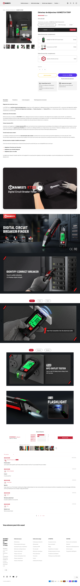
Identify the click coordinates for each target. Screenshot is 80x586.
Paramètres (14, 99)
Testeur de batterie (18, 558)
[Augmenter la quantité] (45, 69)
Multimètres (16, 541)
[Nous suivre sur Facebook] (4, 577)
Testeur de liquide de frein (20, 555)
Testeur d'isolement (18, 560)
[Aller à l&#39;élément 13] (33, 47)
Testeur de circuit (18, 553)
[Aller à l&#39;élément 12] (28, 47)
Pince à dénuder (36, 553)
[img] (7, 457)
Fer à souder (35, 548)
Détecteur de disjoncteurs (20, 548)
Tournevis (35, 555)
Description (5, 99)
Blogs (49, 546)
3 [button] (40, 515)
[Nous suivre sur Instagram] (7, 577)
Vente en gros (69, 548)
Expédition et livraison (53, 548)
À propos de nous (52, 541)
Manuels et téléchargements (72, 546)
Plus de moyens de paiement (67, 78)
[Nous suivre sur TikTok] (16, 577)
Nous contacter (51, 544)
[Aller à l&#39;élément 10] (18, 47)
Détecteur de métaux (37, 551)
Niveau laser (35, 544)
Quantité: (40, 66)
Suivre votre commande (71, 541)
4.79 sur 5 (18, 437)
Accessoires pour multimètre (20, 546)
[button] (41, 15)
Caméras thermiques (37, 560)
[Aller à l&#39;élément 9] (13, 47)
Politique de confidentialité (54, 555)
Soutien (56, 3)
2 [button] (38, 515)
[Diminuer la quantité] (40, 69)
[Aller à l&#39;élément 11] (23, 47)
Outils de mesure (24, 3)
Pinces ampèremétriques (19, 544)
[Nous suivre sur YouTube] (13, 577)
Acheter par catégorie (47, 3)
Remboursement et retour (54, 551)
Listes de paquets (26, 99)
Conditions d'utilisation (53, 553)
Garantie (68, 544)
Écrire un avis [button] (65, 437)
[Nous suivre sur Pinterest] (10, 577)
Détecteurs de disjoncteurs (11, 10)
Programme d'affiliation (71, 551)
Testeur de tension (18, 551)
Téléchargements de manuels (40, 99)
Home (4, 10)
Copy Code (72, 29)
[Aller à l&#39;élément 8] (8, 47)
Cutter (34, 558)
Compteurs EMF (36, 546)
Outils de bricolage (35, 3)
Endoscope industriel (37, 541)
